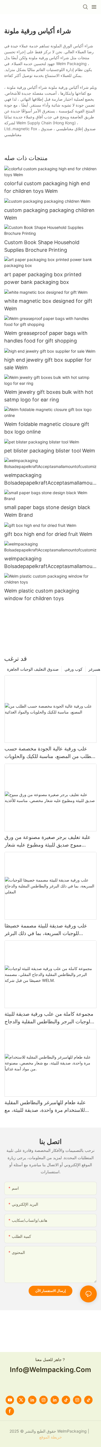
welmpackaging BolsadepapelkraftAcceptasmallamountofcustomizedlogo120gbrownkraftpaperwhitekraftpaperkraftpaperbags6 (50, 563)
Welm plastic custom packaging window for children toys (41, 594)
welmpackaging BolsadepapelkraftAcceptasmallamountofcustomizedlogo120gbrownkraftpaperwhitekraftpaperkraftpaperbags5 (50, 479)
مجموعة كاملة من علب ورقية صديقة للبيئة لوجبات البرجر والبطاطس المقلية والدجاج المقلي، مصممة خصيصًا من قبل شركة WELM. (48, 1018)
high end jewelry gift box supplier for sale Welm (47, 363)
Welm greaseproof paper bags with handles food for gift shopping (46, 337)
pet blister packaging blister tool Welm (49, 451)
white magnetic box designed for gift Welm (48, 305)
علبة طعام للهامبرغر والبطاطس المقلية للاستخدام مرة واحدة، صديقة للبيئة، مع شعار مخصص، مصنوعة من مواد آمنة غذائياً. (49, 1106)
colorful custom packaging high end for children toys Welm (47, 187)
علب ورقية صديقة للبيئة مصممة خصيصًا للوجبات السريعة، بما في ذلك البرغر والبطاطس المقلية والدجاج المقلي (45, 930)
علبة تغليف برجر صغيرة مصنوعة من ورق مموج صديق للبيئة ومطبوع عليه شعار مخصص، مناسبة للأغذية (47, 841)
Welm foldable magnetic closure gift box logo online (46, 428)
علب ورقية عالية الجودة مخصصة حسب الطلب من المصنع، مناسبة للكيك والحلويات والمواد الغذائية (49, 753)
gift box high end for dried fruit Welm (48, 534)
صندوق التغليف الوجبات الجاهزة (33, 669)
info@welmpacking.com (50, 1370)
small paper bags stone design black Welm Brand (47, 511)
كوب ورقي (73, 669)
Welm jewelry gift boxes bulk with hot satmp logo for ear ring (48, 396)
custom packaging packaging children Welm (49, 214)
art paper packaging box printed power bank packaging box (42, 278)
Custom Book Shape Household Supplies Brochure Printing (41, 246)
